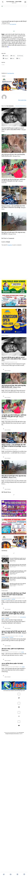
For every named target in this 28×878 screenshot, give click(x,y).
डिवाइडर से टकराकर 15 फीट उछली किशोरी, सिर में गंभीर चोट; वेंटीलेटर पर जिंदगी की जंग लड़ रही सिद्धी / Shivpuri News (14, 446)
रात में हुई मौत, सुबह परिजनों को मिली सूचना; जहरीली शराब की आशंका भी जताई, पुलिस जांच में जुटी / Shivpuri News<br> (14, 416)
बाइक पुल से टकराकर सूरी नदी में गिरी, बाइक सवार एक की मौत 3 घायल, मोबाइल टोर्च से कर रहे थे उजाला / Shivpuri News (14, 632)
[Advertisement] (14, 262)
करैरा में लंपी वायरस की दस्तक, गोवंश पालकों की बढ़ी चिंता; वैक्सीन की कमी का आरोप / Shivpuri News (14, 386)
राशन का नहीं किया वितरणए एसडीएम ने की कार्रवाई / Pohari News (12, 664)
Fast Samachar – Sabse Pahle (14, 1)
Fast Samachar (13, 24)
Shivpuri (13, 599)
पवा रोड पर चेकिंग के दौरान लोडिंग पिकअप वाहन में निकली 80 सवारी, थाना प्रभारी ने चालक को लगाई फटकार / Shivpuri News (14, 594)
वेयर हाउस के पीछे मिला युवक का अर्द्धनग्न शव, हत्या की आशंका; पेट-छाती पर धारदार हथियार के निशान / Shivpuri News (14, 359)
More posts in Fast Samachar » (21, 105)
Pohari (8, 599)
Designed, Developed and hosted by (11, 733)
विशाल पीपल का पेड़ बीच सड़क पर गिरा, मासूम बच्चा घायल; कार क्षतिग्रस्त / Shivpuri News (14, 476)
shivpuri (3, 76)
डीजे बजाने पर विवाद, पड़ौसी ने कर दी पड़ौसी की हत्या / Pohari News (13, 649)
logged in (10, 245)
